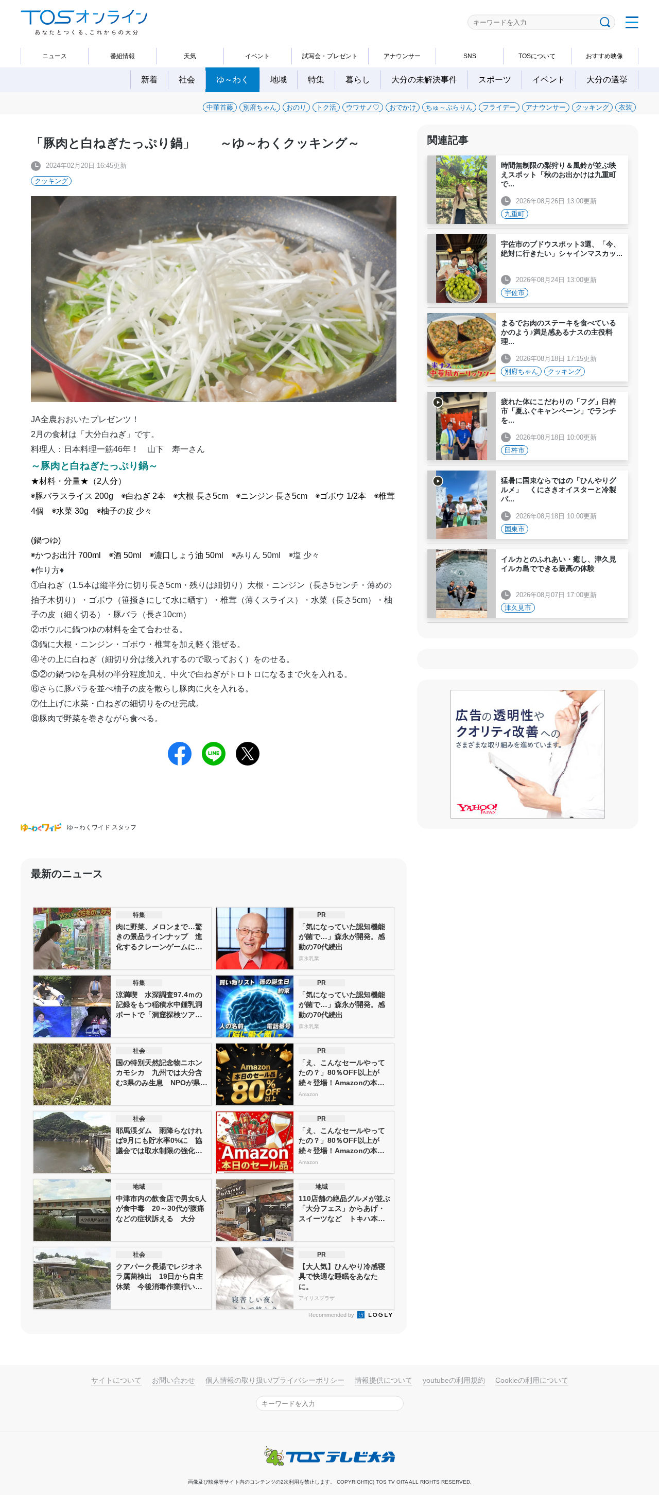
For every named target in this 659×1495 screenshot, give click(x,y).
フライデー (499, 107)
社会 (187, 79)
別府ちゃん (259, 107)
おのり (296, 107)
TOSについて (537, 56)
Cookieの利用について (531, 1380)
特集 (316, 79)
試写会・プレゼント (330, 56)
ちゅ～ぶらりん (449, 107)
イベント (257, 56)
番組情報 (122, 56)
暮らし (357, 79)
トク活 (326, 107)
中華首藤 (219, 107)
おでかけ (402, 107)
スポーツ (494, 79)
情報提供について (383, 1380)
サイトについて (116, 1380)
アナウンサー (402, 56)
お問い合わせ (173, 1380)
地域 (278, 79)
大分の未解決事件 (424, 79)
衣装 (625, 107)
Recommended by (332, 1315)
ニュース (54, 56)
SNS (469, 56)
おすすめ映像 (604, 56)
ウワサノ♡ (362, 107)
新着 (149, 79)
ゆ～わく (232, 79)
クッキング (592, 107)
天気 (190, 56)
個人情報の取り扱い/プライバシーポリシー (274, 1380)
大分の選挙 (607, 79)
